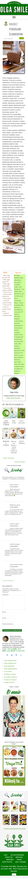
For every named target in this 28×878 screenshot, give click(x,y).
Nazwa (4, 612)
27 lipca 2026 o (14, 486)
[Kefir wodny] (14, 418)
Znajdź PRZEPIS (9, 682)
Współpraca (10, 860)
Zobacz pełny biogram (13, 398)
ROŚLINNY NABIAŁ (6, 443)
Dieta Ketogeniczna (10, 663)
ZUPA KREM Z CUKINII (6, 423)
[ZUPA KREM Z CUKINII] (6, 418)
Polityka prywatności (17, 855)
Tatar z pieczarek (22, 422)
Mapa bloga (19, 857)
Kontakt (19, 860)
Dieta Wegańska (9, 666)
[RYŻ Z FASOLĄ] (21, 438)
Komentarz (5, 594)
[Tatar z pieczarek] (21, 418)
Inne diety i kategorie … (11, 677)
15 (22, 38)
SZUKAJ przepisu (7, 862)
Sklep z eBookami (20, 862)
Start (5, 855)
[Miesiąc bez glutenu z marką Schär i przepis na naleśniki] (14, 438)
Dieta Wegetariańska (10, 669)
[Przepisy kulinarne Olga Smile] (14, 9)
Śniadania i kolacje (10, 674)
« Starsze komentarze (8, 580)
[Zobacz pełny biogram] (21, 398)
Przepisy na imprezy (10, 680)
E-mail (4, 618)
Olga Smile (10, 38)
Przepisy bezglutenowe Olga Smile (14, 828)
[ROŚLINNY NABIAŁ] (6, 438)
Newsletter (9, 857)
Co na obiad (8, 671)
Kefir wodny (14, 422)
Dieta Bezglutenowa (10, 660)
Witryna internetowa (7, 624)
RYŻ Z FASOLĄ (21, 442)
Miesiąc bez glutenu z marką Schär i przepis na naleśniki (14, 447)
